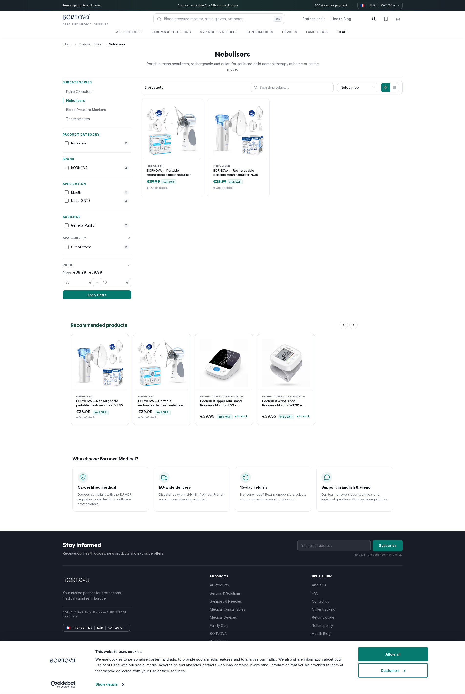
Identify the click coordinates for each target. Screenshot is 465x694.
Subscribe (388, 545)
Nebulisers (75, 101)
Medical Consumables (227, 609)
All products (129, 32)
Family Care (219, 625)
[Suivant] (353, 325)
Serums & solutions (171, 32)
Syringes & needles (219, 32)
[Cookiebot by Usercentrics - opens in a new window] (62, 684)
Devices (289, 32)
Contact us (320, 601)
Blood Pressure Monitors (86, 110)
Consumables (259, 32)
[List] (394, 87)
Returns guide (323, 617)
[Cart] (398, 19)
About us (319, 585)
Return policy (322, 625)
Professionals (314, 19)
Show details (106, 684)
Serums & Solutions (225, 593)
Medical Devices (91, 44)
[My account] (373, 18)
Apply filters (96, 295)
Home (68, 44)
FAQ (315, 593)
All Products (219, 585)
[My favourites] (386, 19)
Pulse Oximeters (79, 91)
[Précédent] (344, 325)
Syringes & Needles (226, 601)
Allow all (392, 654)
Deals (343, 32)
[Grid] (385, 87)
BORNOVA (218, 633)
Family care (317, 32)
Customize (390, 670)
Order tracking (323, 609)
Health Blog (341, 19)
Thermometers (78, 119)
